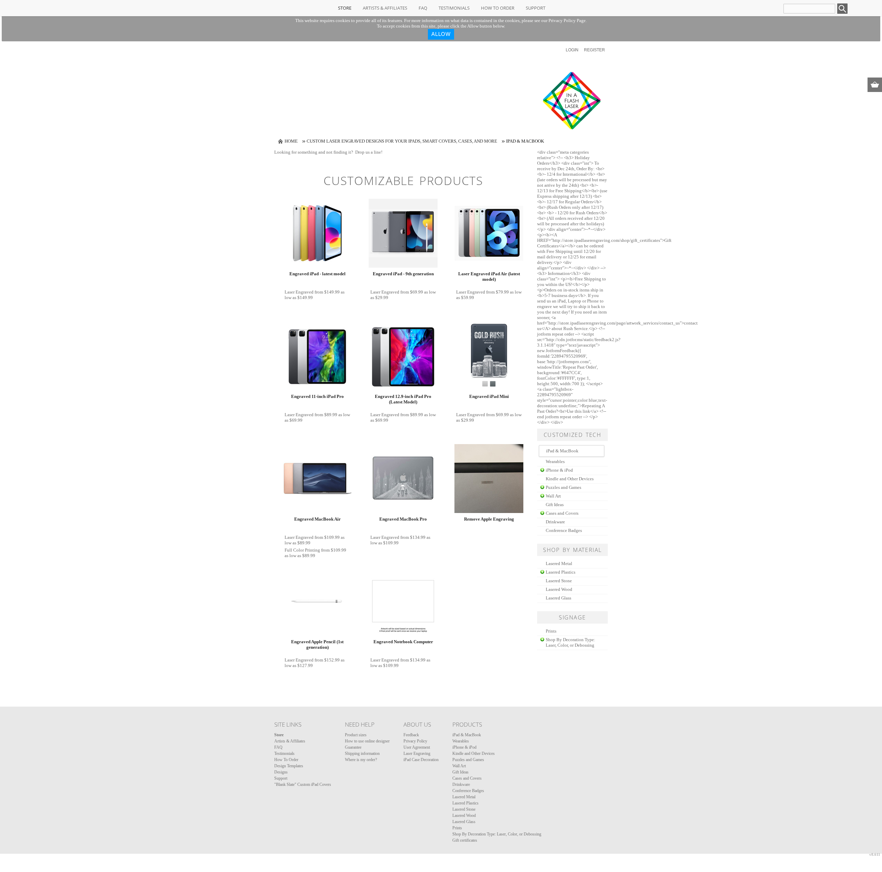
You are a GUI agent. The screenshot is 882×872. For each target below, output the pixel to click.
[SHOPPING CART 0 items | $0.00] (875, 85)
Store (344, 8)
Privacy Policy (415, 741)
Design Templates (288, 765)
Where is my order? (361, 759)
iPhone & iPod (559, 470)
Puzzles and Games (563, 487)
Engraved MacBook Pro (403, 519)
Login (572, 50)
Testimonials (454, 8)
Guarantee (353, 747)
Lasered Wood (559, 589)
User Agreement (416, 747)
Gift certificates (464, 840)
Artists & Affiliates (385, 8)
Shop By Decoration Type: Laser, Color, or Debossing (570, 642)
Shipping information (362, 753)
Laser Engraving (416, 753)
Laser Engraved (299, 292)
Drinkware (555, 521)
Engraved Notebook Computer (403, 641)
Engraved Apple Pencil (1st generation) (317, 644)
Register (594, 50)
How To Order (497, 8)
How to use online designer (367, 741)
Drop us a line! (368, 152)
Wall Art (553, 496)
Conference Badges (564, 530)
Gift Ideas (555, 504)
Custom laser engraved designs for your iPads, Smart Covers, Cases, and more (402, 141)
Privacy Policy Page (567, 20)
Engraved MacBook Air (317, 519)
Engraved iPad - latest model (317, 273)
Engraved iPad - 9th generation (403, 273)
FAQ (423, 8)
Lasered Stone (559, 580)
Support (535, 8)
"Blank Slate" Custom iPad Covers (302, 784)
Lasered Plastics (560, 572)
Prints (551, 631)
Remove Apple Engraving (489, 519)
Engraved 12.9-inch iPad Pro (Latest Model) (403, 399)
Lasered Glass (558, 598)
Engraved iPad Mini (489, 396)
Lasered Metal (559, 563)
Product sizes (356, 734)
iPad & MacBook (466, 734)
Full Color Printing (302, 550)
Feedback (411, 734)
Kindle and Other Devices (570, 478)
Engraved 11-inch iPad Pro (317, 396)
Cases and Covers (562, 513)
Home (291, 141)
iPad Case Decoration (421, 759)
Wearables (555, 461)
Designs (281, 772)
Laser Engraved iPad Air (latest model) (489, 276)
